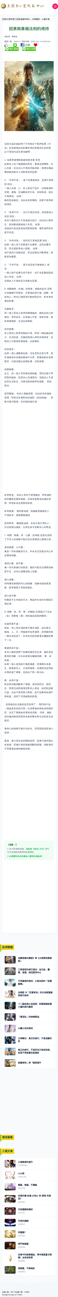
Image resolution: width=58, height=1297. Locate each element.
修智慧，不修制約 (26, 1268)
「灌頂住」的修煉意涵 (28, 1016)
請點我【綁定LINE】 (35, 849)
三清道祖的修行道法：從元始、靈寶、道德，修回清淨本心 (34, 971)
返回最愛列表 (23, 19)
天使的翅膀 (23, 1220)
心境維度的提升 (25, 1161)
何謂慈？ (22, 1232)
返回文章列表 (9, 19)
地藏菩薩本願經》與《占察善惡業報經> (35, 959)
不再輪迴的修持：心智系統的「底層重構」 (35, 982)
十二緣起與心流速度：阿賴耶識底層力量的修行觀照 (35, 1005)
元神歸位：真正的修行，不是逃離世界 (35, 1040)
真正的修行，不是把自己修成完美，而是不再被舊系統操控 (35, 1051)
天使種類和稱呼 (25, 1209)
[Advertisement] (29, 442)
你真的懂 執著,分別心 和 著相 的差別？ (34, 1197)
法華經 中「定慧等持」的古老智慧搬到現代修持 (35, 994)
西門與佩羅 (23, 1243)
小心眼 (21, 1173)
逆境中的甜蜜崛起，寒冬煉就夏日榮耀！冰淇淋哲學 (35, 1256)
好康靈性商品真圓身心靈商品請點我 (25, 856)
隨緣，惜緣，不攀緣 (27, 1184)
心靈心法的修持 (25, 1028)
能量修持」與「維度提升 (29, 1062)
